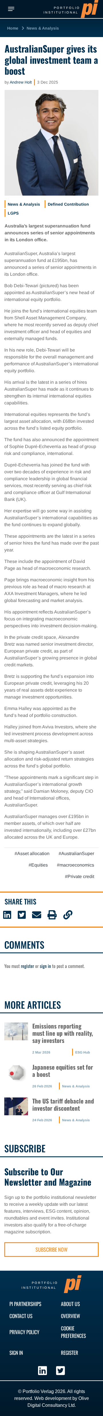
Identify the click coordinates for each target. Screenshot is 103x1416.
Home (12, 28)
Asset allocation (33, 853)
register (27, 965)
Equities (39, 865)
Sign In (16, 1352)
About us (70, 1303)
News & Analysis (43, 28)
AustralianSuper (77, 853)
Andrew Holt (21, 82)
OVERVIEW (70, 1315)
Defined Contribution (68, 204)
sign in (45, 965)
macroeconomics (77, 865)
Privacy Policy (24, 1332)
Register (69, 1352)
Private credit (81, 876)
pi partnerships (25, 1303)
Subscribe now (51, 1249)
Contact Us (20, 1315)
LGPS (13, 213)
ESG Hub (82, 1052)
